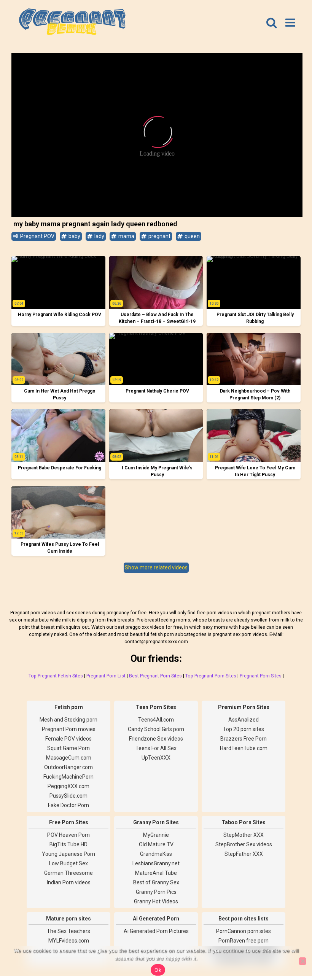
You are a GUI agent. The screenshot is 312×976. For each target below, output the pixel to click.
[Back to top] (289, 941)
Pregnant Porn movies (69, 729)
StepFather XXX (243, 854)
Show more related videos (156, 567)
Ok (157, 970)
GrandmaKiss (156, 854)
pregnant (158, 236)
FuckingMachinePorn (68, 777)
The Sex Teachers (68, 931)
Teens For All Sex (156, 748)
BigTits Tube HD (68, 844)
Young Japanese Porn (68, 854)
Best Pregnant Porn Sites (155, 676)
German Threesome (68, 873)
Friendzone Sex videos (156, 739)
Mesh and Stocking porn (68, 720)
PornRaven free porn (243, 941)
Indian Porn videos (69, 882)
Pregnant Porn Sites (261, 676)
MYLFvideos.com (68, 941)
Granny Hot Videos (156, 901)
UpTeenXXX (156, 758)
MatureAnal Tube (156, 873)
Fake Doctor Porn (68, 805)
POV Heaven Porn (68, 835)
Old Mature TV (156, 844)
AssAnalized (243, 720)
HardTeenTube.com (243, 748)
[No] (302, 961)
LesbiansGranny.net (156, 863)
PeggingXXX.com (68, 786)
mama (125, 236)
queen (191, 236)
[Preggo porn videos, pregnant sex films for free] (72, 22)
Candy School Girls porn (156, 729)
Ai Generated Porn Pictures (156, 931)
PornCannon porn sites (243, 931)
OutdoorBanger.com (68, 767)
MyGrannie (156, 835)
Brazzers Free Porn (243, 739)
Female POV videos (68, 739)
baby (73, 236)
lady (98, 236)
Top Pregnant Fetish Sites (56, 676)
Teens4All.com (156, 720)
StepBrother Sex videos (243, 844)
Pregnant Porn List (106, 676)
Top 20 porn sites (243, 729)
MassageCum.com (68, 758)
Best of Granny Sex (156, 882)
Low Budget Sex (68, 863)
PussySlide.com (68, 796)
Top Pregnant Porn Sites (210, 676)
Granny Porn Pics (156, 892)
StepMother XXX (243, 835)
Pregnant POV (36, 236)
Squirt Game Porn (68, 748)
